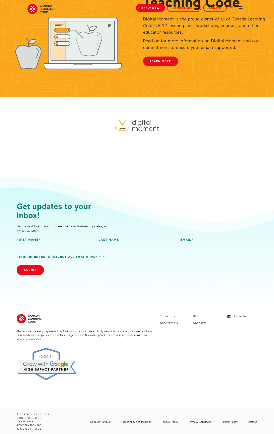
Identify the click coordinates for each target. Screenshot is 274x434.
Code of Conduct (100, 421)
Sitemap (252, 421)
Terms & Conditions (199, 421)
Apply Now (150, 7)
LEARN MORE (160, 61)
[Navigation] (239, 8)
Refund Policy (229, 421)
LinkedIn (239, 316)
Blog (196, 316)
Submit (30, 269)
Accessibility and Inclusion (136, 421)
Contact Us (167, 316)
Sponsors (199, 323)
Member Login (184, 7)
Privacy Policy (169, 421)
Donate (215, 7)
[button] (62, 256)
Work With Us (168, 323)
